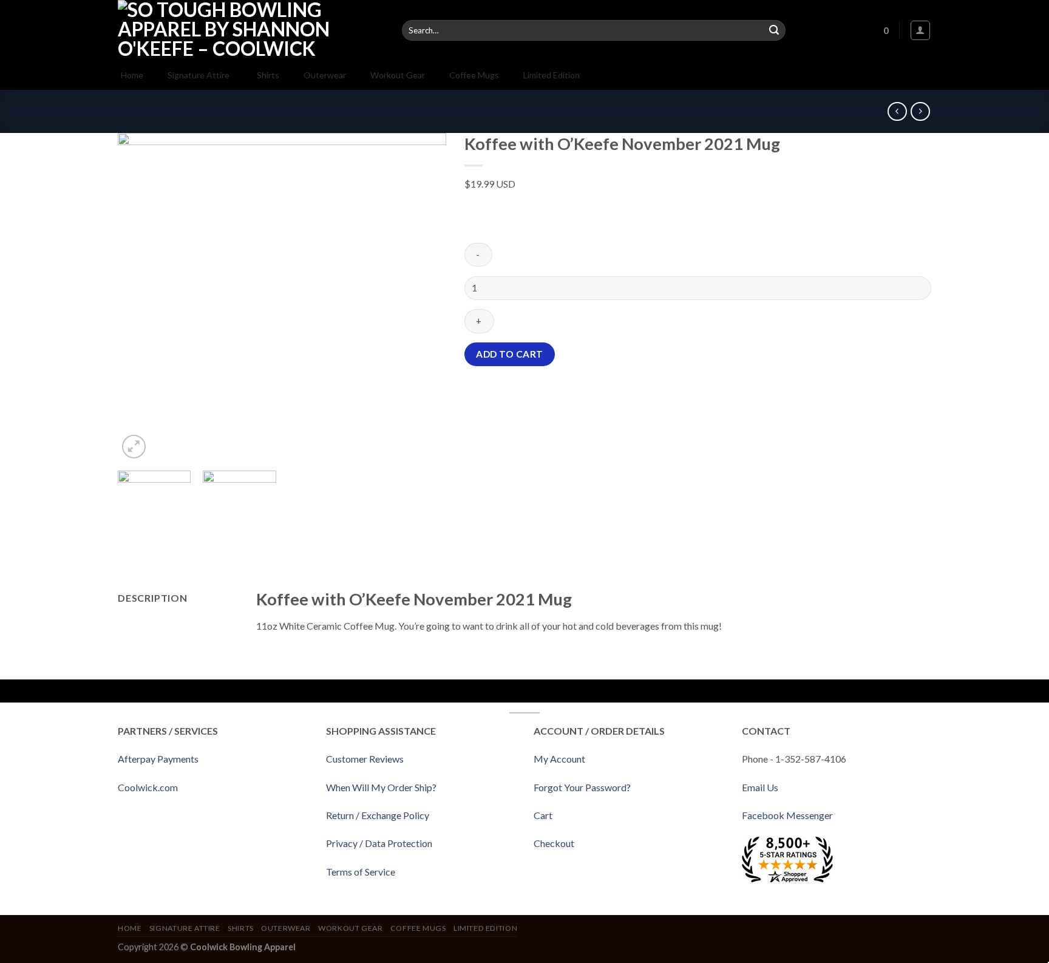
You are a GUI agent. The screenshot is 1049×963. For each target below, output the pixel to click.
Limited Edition (485, 928)
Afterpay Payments (158, 758)
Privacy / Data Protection (379, 843)
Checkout (554, 843)
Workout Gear (350, 928)
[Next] (424, 297)
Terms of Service (360, 871)
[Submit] (774, 30)
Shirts (241, 928)
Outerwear (286, 928)
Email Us (760, 787)
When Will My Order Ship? (381, 787)
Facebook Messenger (787, 815)
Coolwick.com (148, 787)
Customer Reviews (365, 758)
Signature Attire (184, 928)
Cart (543, 815)
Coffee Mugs (418, 928)
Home (129, 928)
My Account (559, 758)
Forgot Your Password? (582, 787)
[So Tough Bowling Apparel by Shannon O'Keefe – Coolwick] (251, 30)
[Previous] (140, 297)
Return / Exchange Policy (377, 815)
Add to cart (509, 354)
